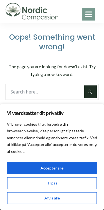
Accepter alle (52, 168)
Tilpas (52, 183)
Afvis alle (52, 198)
